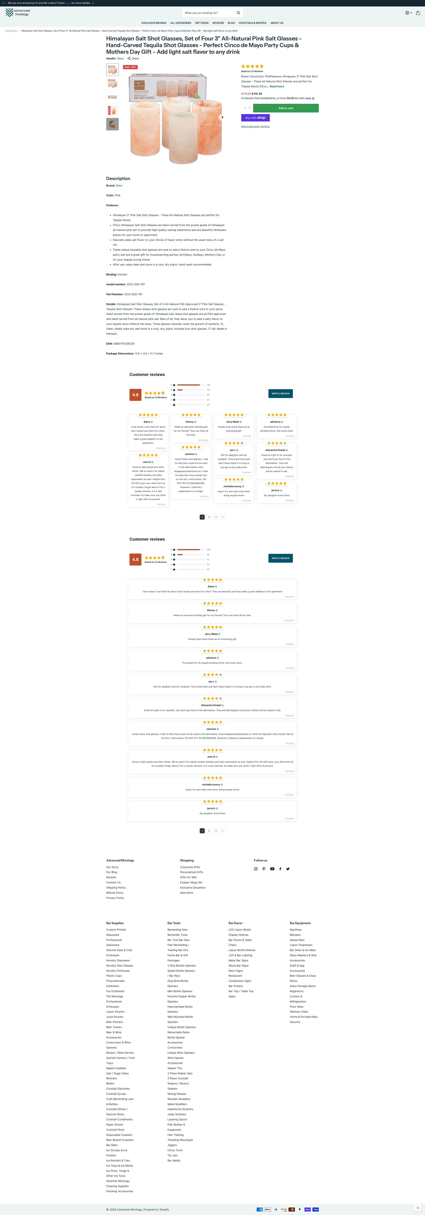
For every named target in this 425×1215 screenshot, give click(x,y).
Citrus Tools (175, 1150)
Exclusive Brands (154, 22)
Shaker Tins (175, 1068)
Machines (296, 929)
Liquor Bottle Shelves (242, 950)
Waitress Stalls (299, 1011)
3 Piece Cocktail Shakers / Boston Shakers (178, 1083)
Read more (277, 86)
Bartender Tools (178, 934)
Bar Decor (236, 923)
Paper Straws (114, 1124)
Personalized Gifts (191, 872)
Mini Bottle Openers (180, 991)
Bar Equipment (300, 923)
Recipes (111, 877)
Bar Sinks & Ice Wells (303, 950)
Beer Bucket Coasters (119, 1139)
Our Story (112, 867)
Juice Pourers (114, 1016)
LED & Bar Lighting (240, 955)
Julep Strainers (177, 1114)
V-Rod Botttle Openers (182, 965)
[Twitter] (288, 869)
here (68, 2)
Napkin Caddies (116, 1068)
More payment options (255, 126)
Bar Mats (111, 1145)
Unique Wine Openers (181, 1052)
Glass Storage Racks (303, 986)
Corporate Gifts (190, 867)
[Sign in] (408, 12)
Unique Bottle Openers (182, 1027)
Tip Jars (173, 1155)
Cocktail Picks (115, 1129)
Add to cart (286, 108)
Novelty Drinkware (118, 970)
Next (93, 3)
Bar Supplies (115, 923)
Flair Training (176, 1134)
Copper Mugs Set (191, 882)
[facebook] (280, 868)
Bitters (110, 1083)
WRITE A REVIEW (281, 393)
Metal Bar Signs (238, 960)
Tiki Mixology (114, 996)
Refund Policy (115, 892)
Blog (231, 22)
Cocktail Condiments (119, 1119)
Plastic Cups (114, 975)
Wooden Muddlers (179, 1099)
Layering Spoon (177, 1119)
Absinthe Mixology (118, 1181)
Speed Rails (297, 940)
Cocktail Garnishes (118, 1088)
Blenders (295, 934)
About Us (276, 22)
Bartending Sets (178, 929)
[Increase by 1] (250, 105)
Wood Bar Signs (239, 965)
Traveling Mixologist (180, 1139)
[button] (3, 3)
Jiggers (172, 1145)
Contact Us (113, 882)
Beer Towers (114, 1027)
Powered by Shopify (156, 1209)
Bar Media (174, 1160)
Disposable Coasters (119, 1134)
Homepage (11, 30)
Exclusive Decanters (193, 887)
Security (295, 1022)
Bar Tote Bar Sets (178, 940)
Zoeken (238, 12)
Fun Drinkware (115, 991)
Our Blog (111, 872)
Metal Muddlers (177, 1104)
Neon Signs (236, 970)
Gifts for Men (188, 877)
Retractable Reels (178, 1032)
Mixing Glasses (177, 1093)
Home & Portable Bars (304, 1016)
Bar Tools (174, 923)
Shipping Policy (116, 887)
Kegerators (296, 991)
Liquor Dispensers (301, 945)
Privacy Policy (115, 897)
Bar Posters (236, 986)
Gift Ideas (202, 22)
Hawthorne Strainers (180, 1109)
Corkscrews (175, 1047)
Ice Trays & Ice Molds (119, 1165)
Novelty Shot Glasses (119, 965)
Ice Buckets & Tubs (118, 1160)
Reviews (218, 22)
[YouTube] (272, 868)
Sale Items (186, 892)
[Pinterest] (263, 869)
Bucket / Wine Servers (120, 1052)
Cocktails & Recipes (252, 22)
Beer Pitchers (114, 1022)
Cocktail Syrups (116, 1093)
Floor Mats (296, 1006)
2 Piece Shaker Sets (180, 1073)
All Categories (180, 22)
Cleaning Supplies (117, 1186)
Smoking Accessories (119, 1191)
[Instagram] (255, 869)
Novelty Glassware (118, 960)
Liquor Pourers (115, 1011)
